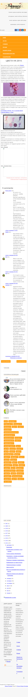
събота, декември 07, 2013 (11, 230)
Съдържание (7, 57)
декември (9, 545)
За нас (5, 41)
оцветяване (13, 457)
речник (14, 465)
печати (5, 459)
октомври (9, 581)
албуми (19, 426)
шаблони (20, 479)
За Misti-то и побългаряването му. (16, 388)
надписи (6, 457)
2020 (6, 526)
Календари (9, 547)
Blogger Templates (8, 686)
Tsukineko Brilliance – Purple (7, 112)
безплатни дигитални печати (10, 432)
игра (17, 446)
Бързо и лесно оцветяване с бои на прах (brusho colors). (17, 404)
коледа (11, 451)
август (8, 586)
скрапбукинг (19, 468)
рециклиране (7, 465)
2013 (6, 543)
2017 (6, 533)
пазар (21, 457)
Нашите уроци (7, 50)
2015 (6, 538)
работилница (7, 462)
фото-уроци (19, 473)
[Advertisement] (14, 508)
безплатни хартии (8, 437)
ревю (14, 462)
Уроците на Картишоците (20, 658)
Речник (5, 47)
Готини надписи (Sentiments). (13, 553)
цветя (13, 479)
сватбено (6, 468)
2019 (6, 528)
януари (9, 593)
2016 (6, 535)
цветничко (6, 479)
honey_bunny (8, 190)
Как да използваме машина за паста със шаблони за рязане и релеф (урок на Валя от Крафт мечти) (17, 381)
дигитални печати (8, 440)
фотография (7, 476)
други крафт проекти (8, 446)
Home (4, 37)
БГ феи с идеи (7, 424)
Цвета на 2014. (10, 567)
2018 (6, 531)
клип (5, 451)
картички (19, 448)
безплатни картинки (8, 435)
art (4, 421)
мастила (16, 454)
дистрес (17, 440)
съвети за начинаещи (8, 470)
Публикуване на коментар (16, 357)
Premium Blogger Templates (22, 686)
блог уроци (17, 437)
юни (8, 590)
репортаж (20, 462)
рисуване (21, 465)
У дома (18, 642)
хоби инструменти (16, 476)
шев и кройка (7, 481)
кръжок (17, 451)
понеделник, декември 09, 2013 (12, 356)
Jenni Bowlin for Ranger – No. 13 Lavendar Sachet (12, 110)
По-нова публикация (6, 361)
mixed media (11, 421)
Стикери (5, 44)
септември (9, 583)
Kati (6, 257)
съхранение (19, 470)
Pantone (22, 65)
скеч (12, 468)
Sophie (6, 232)
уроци (12, 473)
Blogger (8, 661)
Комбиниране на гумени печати (14, 562)
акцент (13, 426)
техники (6, 473)
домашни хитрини (8, 443)
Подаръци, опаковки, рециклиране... (15, 560)
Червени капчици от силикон (13, 565)
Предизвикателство (9, 53)
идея (5, 448)
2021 (6, 523)
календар (12, 448)
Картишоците (16, 424)
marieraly (7, 285)
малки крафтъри (7, 454)
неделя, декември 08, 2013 (11, 255)
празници (13, 459)
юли (8, 588)
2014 (6, 540)
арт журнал (6, 429)
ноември (9, 578)
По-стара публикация (21, 361)
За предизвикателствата (19, 666)
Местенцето (6, 426)
